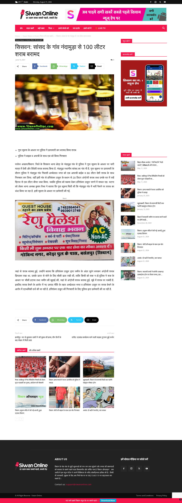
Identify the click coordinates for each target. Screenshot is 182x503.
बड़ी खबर (41, 28)
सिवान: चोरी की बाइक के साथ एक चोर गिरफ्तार (64, 406)
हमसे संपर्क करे (63, 28)
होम (21, 28)
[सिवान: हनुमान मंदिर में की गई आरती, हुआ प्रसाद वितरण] (30, 392)
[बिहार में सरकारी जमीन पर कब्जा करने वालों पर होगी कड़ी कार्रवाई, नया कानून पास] (128, 221)
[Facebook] (151, 2)
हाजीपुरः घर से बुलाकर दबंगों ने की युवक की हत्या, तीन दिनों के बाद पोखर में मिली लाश (38, 334)
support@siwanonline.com (78, 479)
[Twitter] (160, 2)
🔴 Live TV (100, 28)
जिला (50, 28)
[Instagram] (155, 2)
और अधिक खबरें (34, 346)
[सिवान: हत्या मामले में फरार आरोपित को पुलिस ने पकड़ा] (64, 362)
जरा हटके (76, 28)
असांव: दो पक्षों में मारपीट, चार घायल (94, 406)
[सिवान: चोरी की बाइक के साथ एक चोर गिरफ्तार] (64, 392)
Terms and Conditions (145, 491)
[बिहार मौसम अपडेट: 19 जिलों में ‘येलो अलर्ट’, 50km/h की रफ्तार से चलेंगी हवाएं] (128, 166)
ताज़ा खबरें (30, 28)
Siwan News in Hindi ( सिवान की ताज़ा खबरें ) (38, 36)
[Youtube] (165, 2)
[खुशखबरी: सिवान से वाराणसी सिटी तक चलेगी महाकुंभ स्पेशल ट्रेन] (98, 362)
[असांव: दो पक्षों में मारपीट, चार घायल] (98, 392)
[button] (163, 28)
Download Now (108, 500)
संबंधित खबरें (21, 346)
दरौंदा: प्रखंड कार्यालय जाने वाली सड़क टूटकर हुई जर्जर (92, 332)
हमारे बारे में (87, 28)
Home (17, 36)
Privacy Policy (161, 491)
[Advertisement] (64, 138)
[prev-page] (17, 414)
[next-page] (21, 414)
